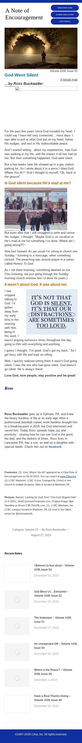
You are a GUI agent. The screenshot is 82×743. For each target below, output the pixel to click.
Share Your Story (65, 15)
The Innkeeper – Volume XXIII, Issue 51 (53, 619)
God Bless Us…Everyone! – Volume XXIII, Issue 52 (51, 593)
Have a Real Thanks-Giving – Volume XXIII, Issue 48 (52, 698)
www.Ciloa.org (68, 476)
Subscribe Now (64, 8)
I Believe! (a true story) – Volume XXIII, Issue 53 (54, 567)
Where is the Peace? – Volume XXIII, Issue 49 (53, 672)
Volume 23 (31, 529)
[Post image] (17, 574)
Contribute (64, 21)
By (54, 529)
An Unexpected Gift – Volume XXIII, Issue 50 (55, 646)
